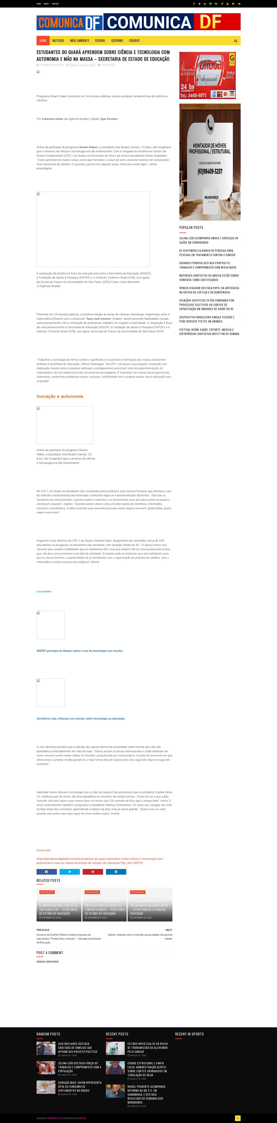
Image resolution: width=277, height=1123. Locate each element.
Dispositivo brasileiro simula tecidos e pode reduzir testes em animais (207, 319)
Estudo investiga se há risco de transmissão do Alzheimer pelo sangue (148, 1047)
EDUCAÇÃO (108, 65)
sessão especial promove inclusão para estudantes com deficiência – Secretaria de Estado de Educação (105, 907)
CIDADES (134, 40)
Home (39, 3)
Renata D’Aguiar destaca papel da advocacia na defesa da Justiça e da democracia (209, 290)
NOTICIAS (58, 40)
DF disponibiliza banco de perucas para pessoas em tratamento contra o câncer (207, 252)
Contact (55, 3)
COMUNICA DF (47, 18)
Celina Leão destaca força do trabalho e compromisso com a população (79, 1067)
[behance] (216, 4)
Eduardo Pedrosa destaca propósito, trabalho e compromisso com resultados (207, 265)
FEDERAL (100, 40)
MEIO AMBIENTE (79, 40)
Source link (43, 850)
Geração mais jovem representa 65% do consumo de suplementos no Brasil (80, 1086)
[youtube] (227, 4)
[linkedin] (205, 4)
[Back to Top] (238, 1118)
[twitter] (199, 4)
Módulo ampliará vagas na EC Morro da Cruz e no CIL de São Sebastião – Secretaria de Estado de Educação (58, 907)
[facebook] (194, 4)
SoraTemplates (54, 1118)
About (46, 3)
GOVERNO (117, 40)
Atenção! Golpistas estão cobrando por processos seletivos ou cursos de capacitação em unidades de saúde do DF (206, 304)
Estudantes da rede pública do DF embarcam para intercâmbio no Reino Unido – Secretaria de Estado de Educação (149, 905)
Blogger (82, 1118)
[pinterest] (233, 4)
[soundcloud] (239, 4)
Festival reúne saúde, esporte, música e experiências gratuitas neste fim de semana (209, 331)
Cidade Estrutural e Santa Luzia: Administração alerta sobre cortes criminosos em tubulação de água (147, 1069)
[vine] (222, 4)
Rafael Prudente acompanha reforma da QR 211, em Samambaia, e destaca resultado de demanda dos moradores (146, 1094)
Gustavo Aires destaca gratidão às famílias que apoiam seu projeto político (77, 1047)
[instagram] (210, 4)
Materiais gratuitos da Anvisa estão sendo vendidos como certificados (209, 277)
